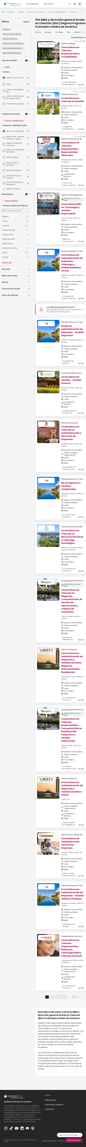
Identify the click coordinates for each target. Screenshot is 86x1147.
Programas (33, 4)
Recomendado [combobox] (77, 37)
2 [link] (51, 997)
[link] (78, 997)
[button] (6, 29)
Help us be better (74, 1140)
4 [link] (60, 997)
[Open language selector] (75, 4)
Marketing (78, 32)
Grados (7, 67)
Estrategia (59, 32)
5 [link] (64, 997)
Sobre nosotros (50, 1100)
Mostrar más (7, 262)
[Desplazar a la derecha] (82, 12)
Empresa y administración (14, 120)
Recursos (50, 4)
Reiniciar (26, 21)
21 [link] (74, 997)
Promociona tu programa (54, 1104)
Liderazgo (48, 32)
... (69, 997)
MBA (68, 32)
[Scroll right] (84, 32)
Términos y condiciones (49, 1141)
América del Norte (11, 201)
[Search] (70, 4)
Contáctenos (49, 1109)
